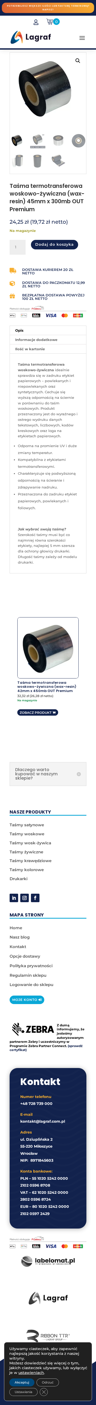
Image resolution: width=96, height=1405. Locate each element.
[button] (78, 61)
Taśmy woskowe (27, 833)
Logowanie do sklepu (31, 984)
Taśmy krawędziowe (30, 860)
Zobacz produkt (35, 713)
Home (16, 927)
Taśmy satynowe (27, 824)
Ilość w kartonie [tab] (30, 349)
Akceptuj (22, 1382)
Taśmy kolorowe (27, 869)
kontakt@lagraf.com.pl (42, 1121)
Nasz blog (20, 937)
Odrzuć (48, 1382)
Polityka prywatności (31, 965)
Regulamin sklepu (28, 975)
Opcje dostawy (25, 956)
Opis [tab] (19, 330)
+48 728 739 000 (36, 1103)
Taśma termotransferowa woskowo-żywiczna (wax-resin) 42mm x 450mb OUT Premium (46, 686)
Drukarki (18, 878)
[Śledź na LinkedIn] (14, 898)
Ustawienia (23, 1392)
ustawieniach (31, 1372)
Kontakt (18, 946)
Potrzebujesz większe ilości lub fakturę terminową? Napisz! (48, 8)
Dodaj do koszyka (54, 244)
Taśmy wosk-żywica (30, 842)
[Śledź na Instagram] (24, 898)
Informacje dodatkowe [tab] (36, 340)
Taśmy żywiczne (26, 851)
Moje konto (24, 1000)
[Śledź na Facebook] (35, 898)
